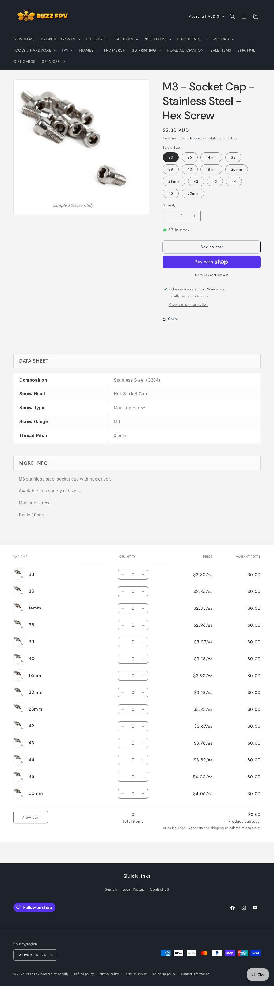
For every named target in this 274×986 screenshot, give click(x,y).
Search (111, 889)
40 (189, 169)
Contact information (195, 974)
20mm (236, 169)
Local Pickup (133, 889)
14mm (211, 157)
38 (233, 157)
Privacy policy (109, 974)
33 (170, 157)
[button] (60, 39)
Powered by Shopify (54, 974)
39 (170, 169)
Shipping (195, 138)
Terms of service (136, 974)
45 (170, 193)
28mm (174, 181)
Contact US (159, 889)
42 (196, 181)
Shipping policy (164, 974)
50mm (193, 193)
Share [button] (173, 318)
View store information (188, 304)
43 (214, 181)
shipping (217, 827)
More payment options (212, 275)
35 (189, 157)
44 (233, 181)
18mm (211, 169)
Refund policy (84, 974)
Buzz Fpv (32, 974)
